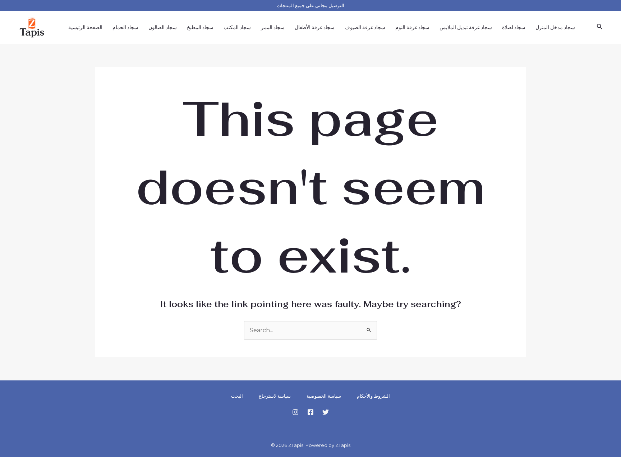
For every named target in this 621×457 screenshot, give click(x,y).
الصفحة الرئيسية (85, 27)
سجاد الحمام (125, 27)
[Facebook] (310, 412)
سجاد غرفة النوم (412, 27)
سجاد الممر (273, 27)
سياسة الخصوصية (324, 396)
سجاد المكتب (237, 27)
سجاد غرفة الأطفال (315, 27)
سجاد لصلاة (513, 27)
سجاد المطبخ (200, 27)
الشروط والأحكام (373, 396)
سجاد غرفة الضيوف (365, 27)
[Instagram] (295, 412)
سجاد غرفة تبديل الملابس (466, 27)
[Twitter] (325, 412)
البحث (237, 396)
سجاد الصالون (162, 27)
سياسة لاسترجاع (275, 396)
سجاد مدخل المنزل (555, 27)
